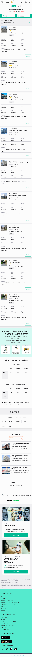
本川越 (9, 426)
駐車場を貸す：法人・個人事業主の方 (10, 602)
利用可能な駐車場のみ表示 (9, 23)
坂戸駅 (10, 421)
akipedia (3, 610)
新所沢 (4, 421)
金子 (3, 417)
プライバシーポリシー (6, 623)
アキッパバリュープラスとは (8, 604)
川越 (3, 426)
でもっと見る (19, 438)
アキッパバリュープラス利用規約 (9, 621)
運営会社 (3, 606)
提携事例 (3, 598)
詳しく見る (16, 535)
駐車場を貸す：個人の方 (7, 600)
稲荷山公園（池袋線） (21, 417)
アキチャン (3, 608)
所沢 (25, 421)
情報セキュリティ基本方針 (7, 627)
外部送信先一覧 (4, 629)
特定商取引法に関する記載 (7, 625)
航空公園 (18, 421)
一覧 (14, 6)
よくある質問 (4, 617)
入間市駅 (10, 417)
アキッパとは (4, 596)
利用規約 (3, 619)
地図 (18, 6)
